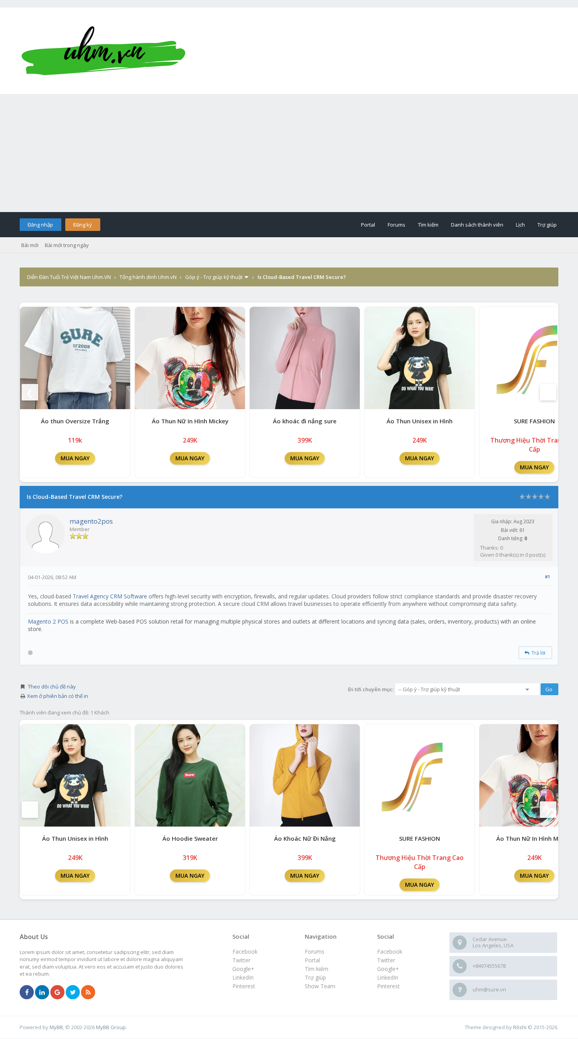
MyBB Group (111, 1027)
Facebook (389, 951)
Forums (396, 224)
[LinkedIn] (42, 992)
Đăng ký (82, 224)
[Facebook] (27, 992)
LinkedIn (387, 977)
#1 (547, 576)
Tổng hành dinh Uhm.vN (148, 277)
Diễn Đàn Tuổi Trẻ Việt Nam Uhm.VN (69, 277)
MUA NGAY (75, 458)
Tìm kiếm (428, 224)
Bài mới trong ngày (67, 245)
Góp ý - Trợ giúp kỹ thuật (214, 277)
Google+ (388, 969)
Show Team (320, 986)
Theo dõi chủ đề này (52, 686)
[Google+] (57, 992)
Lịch (520, 224)
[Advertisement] (289, 153)
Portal (368, 224)
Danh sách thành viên (477, 224)
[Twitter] (73, 992)
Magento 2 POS (48, 621)
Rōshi (519, 1027)
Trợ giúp (547, 224)
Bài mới (30, 245)
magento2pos (91, 521)
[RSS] (88, 992)
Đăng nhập (40, 224)
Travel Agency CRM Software (110, 596)
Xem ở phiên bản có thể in (57, 695)
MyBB (56, 1027)
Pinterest (388, 986)
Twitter (386, 960)
